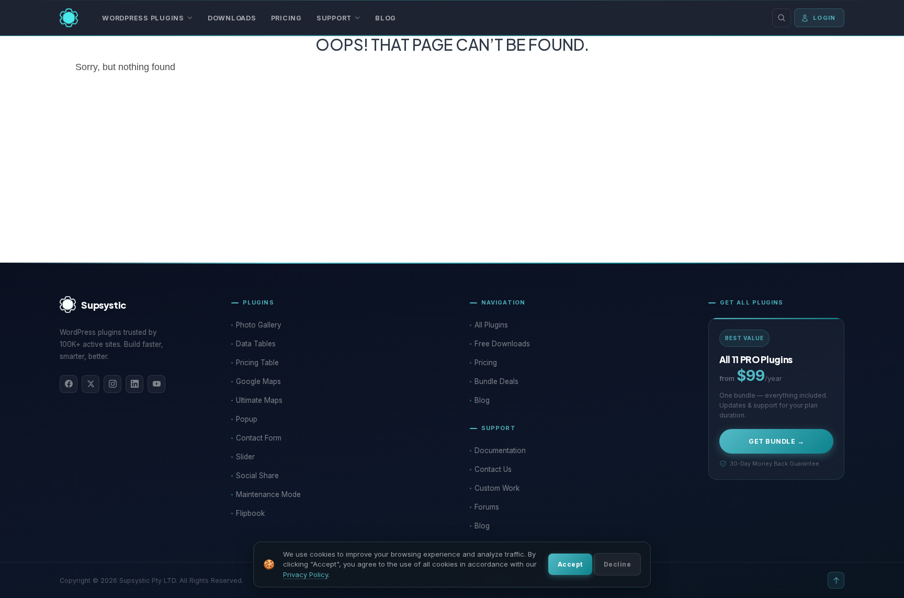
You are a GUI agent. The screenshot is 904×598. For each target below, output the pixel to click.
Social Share (257, 475)
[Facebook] (68, 384)
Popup (246, 419)
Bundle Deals (496, 381)
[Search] (781, 17)
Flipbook (250, 513)
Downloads (232, 18)
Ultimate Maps (259, 400)
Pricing (286, 18)
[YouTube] (156, 384)
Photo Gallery (258, 325)
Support (334, 18)
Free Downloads (502, 344)
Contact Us (493, 469)
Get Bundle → (776, 441)
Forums (486, 507)
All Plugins (491, 325)
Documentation (500, 450)
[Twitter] (90, 384)
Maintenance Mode (268, 494)
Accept (570, 564)
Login (824, 17)
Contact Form (258, 438)
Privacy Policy (305, 574)
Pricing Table (257, 362)
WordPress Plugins (143, 18)
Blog (385, 18)
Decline (617, 564)
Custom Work (496, 488)
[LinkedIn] (134, 384)
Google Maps (258, 381)
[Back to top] (836, 580)
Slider (245, 457)
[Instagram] (112, 384)
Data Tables (256, 344)
